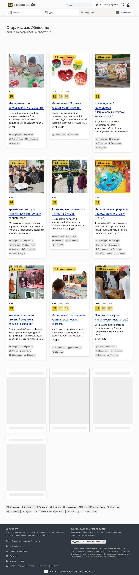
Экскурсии (91, 511)
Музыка (14, 351)
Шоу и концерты (74, 511)
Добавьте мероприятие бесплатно (89, 541)
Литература (16, 135)
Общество (89, 13)
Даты (51, 13)
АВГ (54, 92)
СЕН (60, 92)
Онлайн (13, 511)
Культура (29, 135)
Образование (32, 139)
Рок (60, 511)
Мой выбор (126, 13)
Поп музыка (26, 511)
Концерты (43, 507)
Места (16, 13)
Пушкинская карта (45, 511)
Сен (11, 92)
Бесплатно (102, 143)
